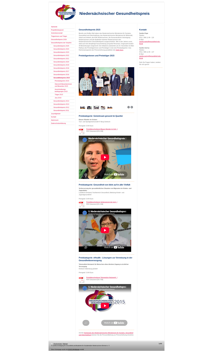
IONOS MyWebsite (73, 349)
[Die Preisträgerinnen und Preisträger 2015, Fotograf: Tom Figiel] (82, 108)
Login (160, 343)
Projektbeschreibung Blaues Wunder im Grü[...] (102, 129)
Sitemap (65, 343)
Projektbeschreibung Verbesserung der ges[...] (101, 202)
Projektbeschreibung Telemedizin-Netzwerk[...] (101, 277)
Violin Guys (119, 50)
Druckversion (57, 343)
